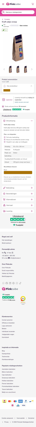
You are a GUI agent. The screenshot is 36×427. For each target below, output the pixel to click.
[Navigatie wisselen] (3, 4)
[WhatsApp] (3, 283)
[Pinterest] (13, 283)
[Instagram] (16, 283)
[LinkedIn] (10, 283)
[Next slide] (32, 69)
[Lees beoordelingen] (20, 25)
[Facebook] (6, 283)
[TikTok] (20, 283)
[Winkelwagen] (33, 4)
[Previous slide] (4, 69)
